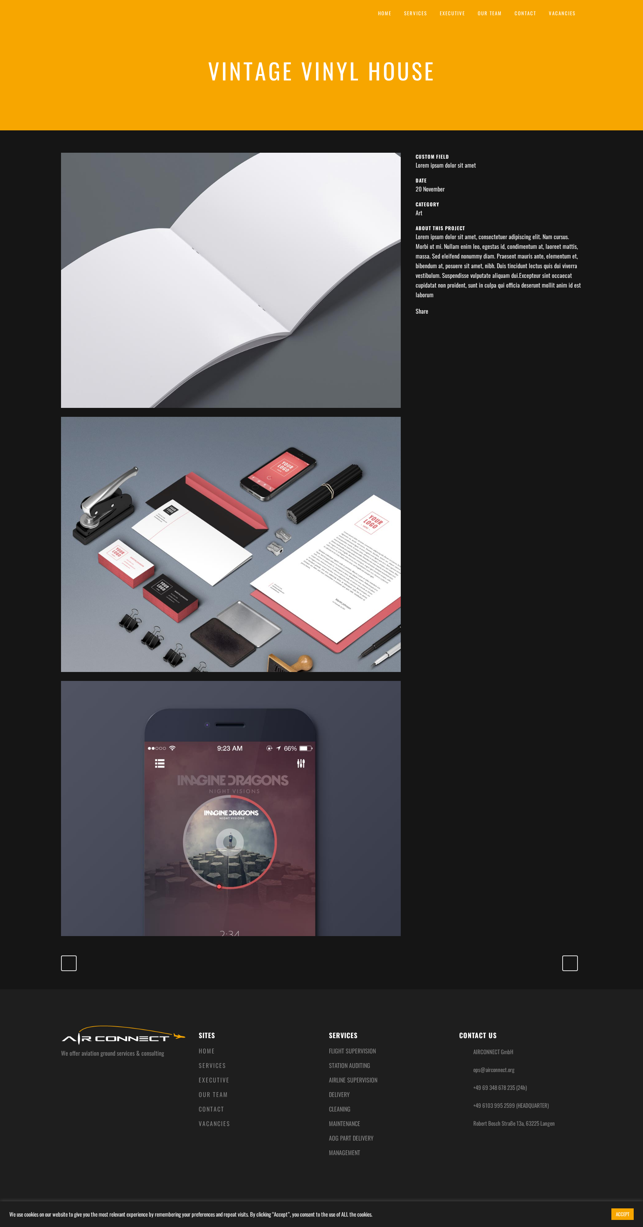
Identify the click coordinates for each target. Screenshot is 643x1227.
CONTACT (211, 1109)
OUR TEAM (213, 1094)
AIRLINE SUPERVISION (353, 1080)
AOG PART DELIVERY (351, 1138)
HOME (207, 1051)
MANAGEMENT (344, 1152)
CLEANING (340, 1109)
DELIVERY (339, 1094)
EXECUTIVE (214, 1080)
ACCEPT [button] (622, 1214)
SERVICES (212, 1065)
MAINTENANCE (344, 1123)
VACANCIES (214, 1123)
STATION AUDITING (349, 1065)
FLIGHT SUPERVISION (352, 1051)
